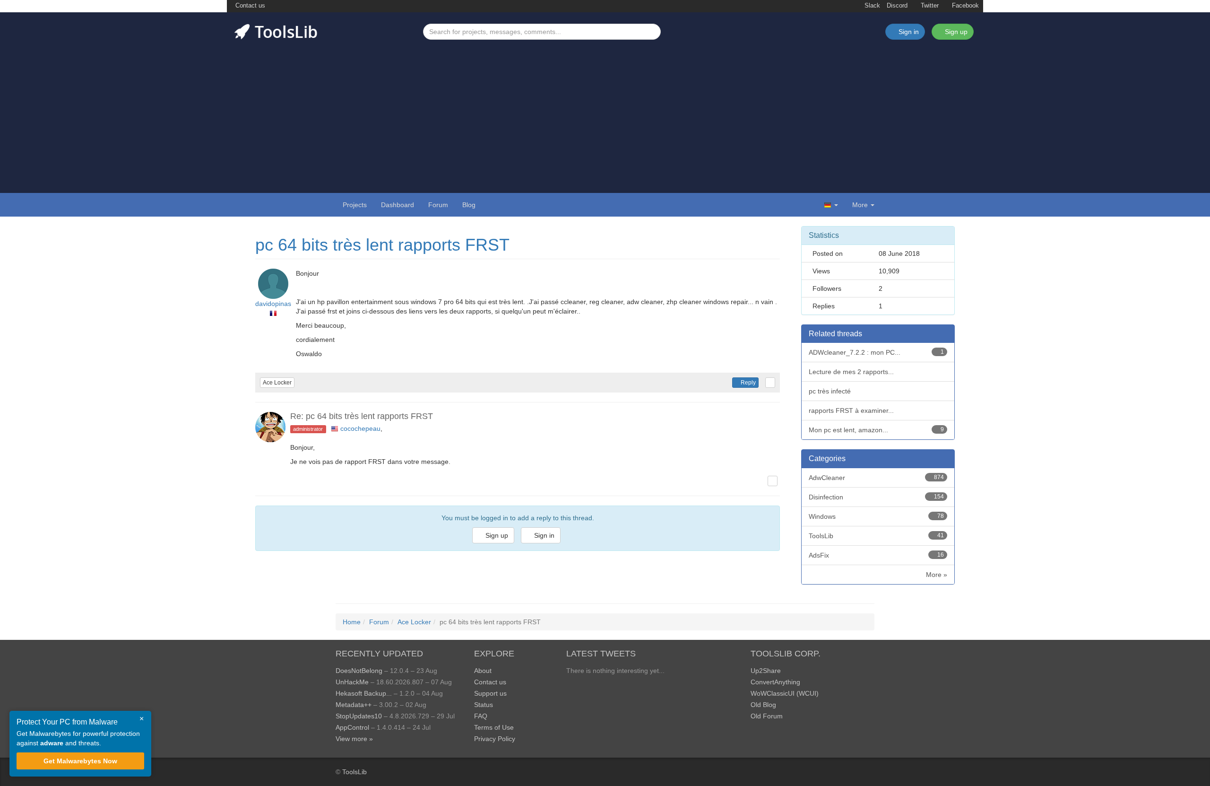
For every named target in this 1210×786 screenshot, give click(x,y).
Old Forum (767, 716)
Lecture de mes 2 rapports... (851, 372)
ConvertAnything (775, 682)
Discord (897, 5)
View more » (354, 738)
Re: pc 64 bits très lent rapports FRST (361, 416)
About (483, 670)
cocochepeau (360, 428)
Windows (876, 516)
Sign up (955, 31)
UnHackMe (352, 682)
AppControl (352, 727)
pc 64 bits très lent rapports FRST (382, 244)
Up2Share (766, 670)
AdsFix (876, 555)
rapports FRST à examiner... (851, 410)
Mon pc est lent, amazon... (876, 430)
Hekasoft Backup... (364, 693)
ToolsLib (876, 536)
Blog (468, 205)
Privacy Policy (494, 738)
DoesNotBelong (359, 670)
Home (352, 622)
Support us (490, 693)
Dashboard (397, 205)
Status (483, 704)
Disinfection (876, 497)
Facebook (964, 5)
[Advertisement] (605, 110)
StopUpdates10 (359, 716)
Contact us (249, 5)
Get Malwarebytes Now (80, 761)
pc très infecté (830, 391)
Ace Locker (277, 382)
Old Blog (763, 704)
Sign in (543, 535)
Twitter (929, 5)
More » (936, 574)
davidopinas (273, 303)
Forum (438, 205)
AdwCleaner (876, 477)
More (860, 205)
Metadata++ (354, 704)
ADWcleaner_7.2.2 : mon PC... (876, 352)
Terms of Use (494, 727)
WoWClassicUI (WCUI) (785, 693)
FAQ (480, 716)
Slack (871, 5)
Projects (355, 205)
